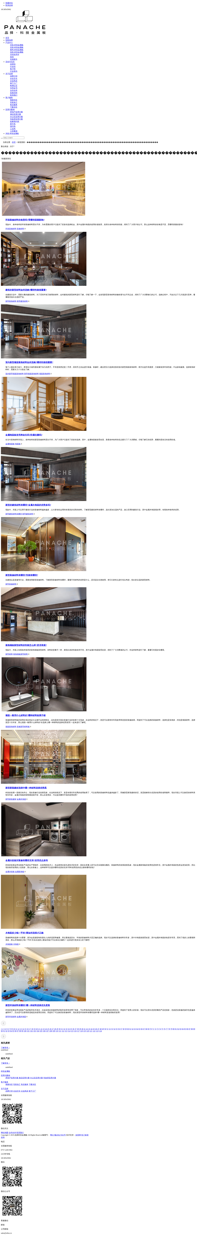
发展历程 (13, 93)
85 (185, 1029)
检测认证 (13, 86)
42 (87, 1029)
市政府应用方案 (16, 119)
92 (6, 1031)
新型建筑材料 (22, 301)
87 (190, 1029)
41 (85, 1029)
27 (53, 1029)
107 (47, 1031)
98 (20, 1031)
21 (39, 1029)
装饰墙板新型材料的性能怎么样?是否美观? (26, 645)
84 (183, 1029)
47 (98, 1029)
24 (46, 1029)
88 (192, 1029)
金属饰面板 (10, 444)
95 (13, 1031)
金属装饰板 (19, 872)
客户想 (13, 69)
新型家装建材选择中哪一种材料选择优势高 (26, 788)
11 (16, 1029)
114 (69, 1031)
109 (53, 1031)
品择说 (13, 64)
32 (64, 1029)
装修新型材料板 (23, 727)
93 (9, 1031)
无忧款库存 (14, 54)
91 (4, 1031)
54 (114, 1029)
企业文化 (13, 78)
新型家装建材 (10, 799)
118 (81, 1031)
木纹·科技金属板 (12, 133)
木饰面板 (9, 944)
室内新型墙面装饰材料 (14, 374)
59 (126, 1029)
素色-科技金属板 (16, 50)
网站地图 (4, 1133)
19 (34, 1029)
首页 (7, 38)
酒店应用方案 (15, 114)
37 (75, 1029)
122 (94, 1031)
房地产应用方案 (16, 112)
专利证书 (13, 88)
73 (158, 1029)
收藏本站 (9, 3)
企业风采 (13, 81)
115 (72, 1031)
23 (44, 1029)
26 (50, 1029)
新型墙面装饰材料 (31, 374)
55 (117, 1029)
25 (48, 1029)
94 (11, 1031)
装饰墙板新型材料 (20, 654)
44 (91, 1029)
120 (87, 1031)
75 (162, 1029)
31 (62, 1029)
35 (71, 1029)
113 (66, 1031)
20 (37, 1029)
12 (18, 1029)
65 (139, 1029)
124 (100, 1031)
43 (89, 1029)
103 (34, 1031)
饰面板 (18, 444)
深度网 (78, 1135)
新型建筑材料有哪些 (13, 514)
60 (128, 1029)
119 (84, 1031)
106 (44, 1031)
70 (151, 1029)
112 (63, 1031)
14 (23, 1029)
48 (101, 1029)
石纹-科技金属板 (16, 47)
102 (31, 1031)
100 (25, 1031)
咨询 (3, 1137)
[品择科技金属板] (25, 34)
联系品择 (9, 5)
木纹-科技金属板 (16, 45)
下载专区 (13, 107)
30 (60, 1029)
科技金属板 (5, 1071)
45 (94, 1029)
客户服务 (9, 98)
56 (119, 1029)
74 (160, 1029)
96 (15, 1031)
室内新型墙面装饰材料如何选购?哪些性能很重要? (29, 362)
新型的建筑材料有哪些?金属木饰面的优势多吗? (28, 505)
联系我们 (13, 95)
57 (121, 1029)
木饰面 (16, 944)
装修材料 (20, 229)
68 (146, 1029)
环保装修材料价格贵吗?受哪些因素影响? (25, 220)
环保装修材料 (10, 229)
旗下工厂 (13, 83)
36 (73, 1029)
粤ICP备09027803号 (58, 1135)
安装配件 (13, 59)
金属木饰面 (21, 799)
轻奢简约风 (14, 121)
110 (57, 1031)
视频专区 (13, 100)
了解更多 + (5, 1048)
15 (25, 1029)
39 (80, 1029)
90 (2, 1031)
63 (135, 1029)
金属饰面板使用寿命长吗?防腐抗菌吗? (23, 435)
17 (30, 1029)
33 (66, 1029)
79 (171, 1029)
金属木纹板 (10, 872)
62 (132, 1029)
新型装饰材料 (10, 301)
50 (105, 1029)
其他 (12, 57)
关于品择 (9, 74)
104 (37, 1031)
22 (41, 1029)
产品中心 (9, 43)
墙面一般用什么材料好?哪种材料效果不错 (25, 715)
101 (28, 1031)
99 (22, 1031)
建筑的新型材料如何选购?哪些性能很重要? (26, 290)
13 (21, 1029)
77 (167, 1029)
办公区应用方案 (16, 117)
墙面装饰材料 (44, 374)
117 (78, 1031)
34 (69, 1029)
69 (148, 1029)
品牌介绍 (13, 76)
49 (103, 1029)
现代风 (13, 126)
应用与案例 (10, 109)
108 (50, 1031)
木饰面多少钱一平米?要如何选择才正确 (24, 933)
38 (78, 1029)
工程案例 (13, 131)
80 (174, 1029)
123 (97, 1031)
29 (57, 1029)
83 (180, 1029)
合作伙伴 (13, 90)
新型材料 (9, 654)
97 (18, 1031)
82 (178, 1029)
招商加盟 (9, 40)
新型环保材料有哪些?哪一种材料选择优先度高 (27, 1005)
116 (75, 1031)
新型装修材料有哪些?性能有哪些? (21, 575)
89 (194, 1029)
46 (96, 1029)
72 (155, 1029)
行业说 (13, 66)
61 (130, 1029)
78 (169, 1029)
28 (55, 1029)
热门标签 (85, 1135)
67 (144, 1029)
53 (112, 1029)
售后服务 (13, 105)
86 (187, 1029)
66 (142, 1029)
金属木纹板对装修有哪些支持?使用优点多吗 (26, 860)
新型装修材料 (10, 584)
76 (164, 1029)
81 (176, 1029)
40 (82, 1029)
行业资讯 (13, 71)
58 (123, 1029)
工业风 (13, 129)
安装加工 (13, 102)
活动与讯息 (10, 62)
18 (32, 1029)
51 (107, 1029)
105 (41, 1031)
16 (28, 1029)
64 (137, 1029)
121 (90, 1031)
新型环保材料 (10, 1017)
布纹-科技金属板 (16, 52)
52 (110, 1029)
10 (14, 1029)
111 (60, 1031)
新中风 (13, 124)
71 (153, 1029)
